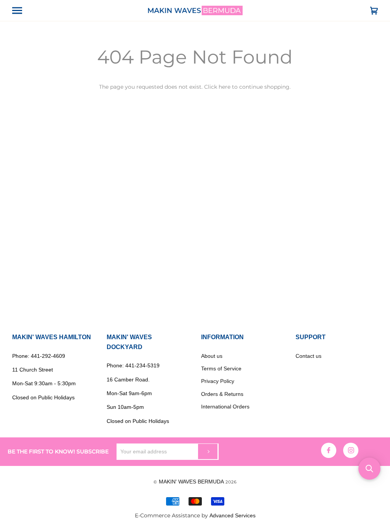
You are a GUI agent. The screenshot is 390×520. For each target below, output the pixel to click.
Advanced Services (232, 515)
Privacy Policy (217, 381)
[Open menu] (23, 10)
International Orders (225, 407)
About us (211, 356)
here (224, 86)
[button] (369, 469)
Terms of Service (221, 368)
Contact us (308, 356)
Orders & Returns (222, 394)
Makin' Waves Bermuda (191, 482)
